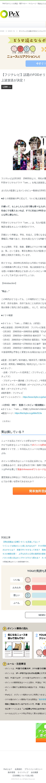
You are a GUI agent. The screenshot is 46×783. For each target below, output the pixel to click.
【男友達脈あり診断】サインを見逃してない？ (21, 542)
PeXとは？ (8, 769)
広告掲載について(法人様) (23, 776)
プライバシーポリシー (33, 769)
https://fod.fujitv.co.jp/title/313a (28, 413)
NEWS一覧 (11, 31)
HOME (24, 24)
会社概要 (34, 772)
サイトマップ (23, 772)
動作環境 (11, 772)
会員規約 (18, 769)
